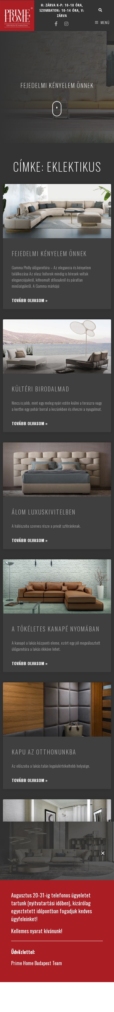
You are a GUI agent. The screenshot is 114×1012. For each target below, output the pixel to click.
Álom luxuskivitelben (44, 511)
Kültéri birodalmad (40, 388)
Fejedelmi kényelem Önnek (49, 253)
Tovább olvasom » (30, 300)
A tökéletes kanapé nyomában (56, 628)
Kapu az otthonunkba (44, 751)
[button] (103, 853)
